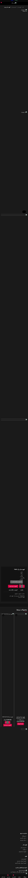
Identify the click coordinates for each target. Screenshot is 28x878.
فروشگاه (24, 836)
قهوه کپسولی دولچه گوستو (20, 863)
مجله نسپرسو (23, 840)
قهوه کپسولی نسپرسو (21, 861)
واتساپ (16, 0)
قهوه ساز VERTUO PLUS (7, 716)
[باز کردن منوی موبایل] (26, 3)
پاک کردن (21, 584)
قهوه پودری (23, 859)
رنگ (24, 577)
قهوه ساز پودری (7, 7)
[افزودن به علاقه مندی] (16, 615)
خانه (23, 7)
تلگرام (12, 0)
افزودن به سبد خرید (13, 586)
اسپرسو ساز (13, 7)
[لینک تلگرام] (19, 599)
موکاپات (24, 849)
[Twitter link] (22, 599)
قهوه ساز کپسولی (22, 851)
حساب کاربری (23, 838)
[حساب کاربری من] (4, 3)
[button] (7, 725)
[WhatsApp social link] (20, 599)
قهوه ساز (19, 7)
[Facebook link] (23, 599)
